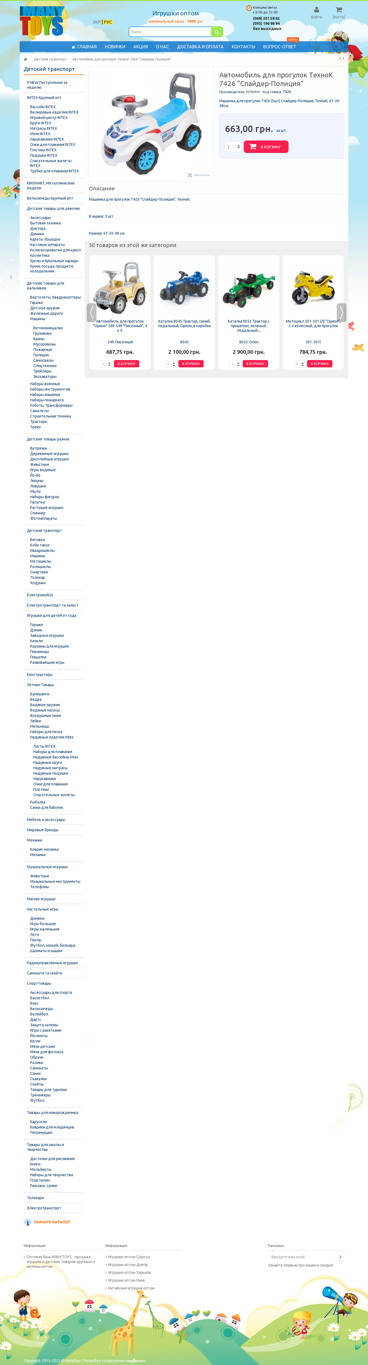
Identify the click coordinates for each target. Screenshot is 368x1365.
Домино (37, 918)
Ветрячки (38, 448)
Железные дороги (46, 313)
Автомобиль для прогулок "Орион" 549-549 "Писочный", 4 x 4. (120, 326)
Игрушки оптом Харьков (129, 1272)
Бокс (34, 1003)
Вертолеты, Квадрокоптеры (55, 297)
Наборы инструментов (50, 389)
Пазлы (35, 940)
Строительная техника (50, 416)
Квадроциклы (42, 550)
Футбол (37, 1100)
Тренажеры (40, 1095)
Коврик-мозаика (44, 849)
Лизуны (36, 480)
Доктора (38, 228)
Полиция (41, 355)
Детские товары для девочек (53, 208)
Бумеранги (39, 694)
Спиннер (38, 513)
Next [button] (341, 312)
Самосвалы (43, 360)
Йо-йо (35, 475)
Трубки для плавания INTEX (54, 171)
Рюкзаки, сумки (43, 1185)
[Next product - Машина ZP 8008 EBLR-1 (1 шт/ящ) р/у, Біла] (343, 58)
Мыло (35, 491)
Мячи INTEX (40, 134)
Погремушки (41, 1132)
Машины (37, 319)
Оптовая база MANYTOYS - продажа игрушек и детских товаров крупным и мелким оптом (61, 1262)
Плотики (41, 789)
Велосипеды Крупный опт (50, 198)
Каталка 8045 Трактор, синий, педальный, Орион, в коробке (184, 323)
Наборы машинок (45, 394)
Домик (36, 630)
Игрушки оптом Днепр (128, 1265)
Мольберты (40, 1169)
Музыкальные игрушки (47, 867)
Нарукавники (44, 778)
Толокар (37, 577)
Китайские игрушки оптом (131, 1288)
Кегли (35, 1041)
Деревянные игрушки (49, 453)
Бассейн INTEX (43, 107)
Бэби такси (40, 545)
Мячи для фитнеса (46, 1052)
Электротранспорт (44, 1208)
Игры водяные (43, 470)
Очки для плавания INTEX (52, 144)
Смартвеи (39, 572)
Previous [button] (91, 312)
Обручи (36, 1057)
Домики (37, 234)
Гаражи (36, 302)
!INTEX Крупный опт (44, 97)
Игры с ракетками (45, 1030)
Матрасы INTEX (43, 128)
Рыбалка (37, 802)
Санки (35, 1073)
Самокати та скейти (44, 973)
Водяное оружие (45, 705)
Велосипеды (41, 1009)
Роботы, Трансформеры (51, 405)
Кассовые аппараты (47, 244)
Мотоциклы (40, 561)
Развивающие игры (47, 662)
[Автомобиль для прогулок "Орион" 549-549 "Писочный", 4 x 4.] (120, 288)
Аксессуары (40, 217)
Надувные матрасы (50, 768)
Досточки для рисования (52, 1159)
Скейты (37, 1084)
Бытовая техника (45, 223)
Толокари (35, 1198)
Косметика (39, 255)
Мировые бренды (42, 830)
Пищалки (38, 657)
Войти (316, 17)
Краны (38, 339)
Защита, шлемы (44, 1025)
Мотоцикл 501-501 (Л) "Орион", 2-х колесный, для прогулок (313, 323)
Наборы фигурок (44, 497)
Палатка (37, 502)
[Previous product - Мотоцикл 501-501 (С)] (340, 58)
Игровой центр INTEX (49, 117)
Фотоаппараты (43, 518)
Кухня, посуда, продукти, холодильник (52, 268)
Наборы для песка (46, 732)
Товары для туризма (48, 1089)
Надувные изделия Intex (52, 737)
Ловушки (38, 486)
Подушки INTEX (43, 155)
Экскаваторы (45, 376)
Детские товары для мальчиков (45, 285)
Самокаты (39, 1068)
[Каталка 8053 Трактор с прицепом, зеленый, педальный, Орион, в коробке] (249, 288)
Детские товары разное (48, 439)
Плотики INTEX (43, 150)
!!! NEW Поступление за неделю (47, 85)
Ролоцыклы (40, 567)
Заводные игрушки (47, 635)
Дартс (35, 1019)
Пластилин (40, 1180)
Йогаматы (39, 1036)
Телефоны (39, 887)
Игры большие (43, 924)
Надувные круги (47, 762)
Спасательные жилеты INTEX (51, 163)
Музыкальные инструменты (55, 881)
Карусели (38, 1122)
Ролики (36, 1062)
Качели (36, 641)
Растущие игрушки (46, 507)
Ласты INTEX (44, 746)
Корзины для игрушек (49, 646)
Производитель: (232, 92)
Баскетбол (39, 998)
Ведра (35, 699)
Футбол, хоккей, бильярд (52, 945)
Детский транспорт (44, 530)
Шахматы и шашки (46, 951)
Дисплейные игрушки (49, 459)
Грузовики (42, 333)
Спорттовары (39, 983)
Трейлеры (42, 371)
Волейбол (39, 1014)
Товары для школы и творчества (45, 1147)
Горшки (36, 624)
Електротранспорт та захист (52, 605)
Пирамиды (39, 651)
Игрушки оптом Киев (126, 1280)
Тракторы (38, 421)
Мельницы (39, 726)
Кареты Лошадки (45, 239)
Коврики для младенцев (52, 1127)
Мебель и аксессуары (46, 819)
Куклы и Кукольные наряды (54, 261)
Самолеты (39, 411)
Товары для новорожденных (52, 1112)
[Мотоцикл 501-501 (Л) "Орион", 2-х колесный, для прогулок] (313, 288)
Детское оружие (45, 308)
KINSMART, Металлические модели (51, 185)
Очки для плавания (50, 784)
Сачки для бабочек (46, 807)
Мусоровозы (44, 344)
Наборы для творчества (51, 1175)
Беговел (37, 540)
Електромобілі (40, 595)
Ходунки (38, 583)
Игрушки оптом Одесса (129, 1257)
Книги (35, 1164)
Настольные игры (42, 909)
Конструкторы (40, 674)
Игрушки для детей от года (51, 615)
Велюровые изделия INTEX (54, 112)
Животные (39, 464)
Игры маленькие (45, 929)
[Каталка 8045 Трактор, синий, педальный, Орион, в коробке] (184, 288)
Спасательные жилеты (54, 795)
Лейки (35, 721)
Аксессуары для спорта (51, 992)
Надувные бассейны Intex (55, 757)
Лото (34, 934)
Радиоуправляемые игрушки (52, 963)
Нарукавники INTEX (47, 139)
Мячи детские (42, 1046)
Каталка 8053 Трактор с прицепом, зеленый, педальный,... (249, 326)
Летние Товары (40, 685)
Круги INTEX (40, 123)
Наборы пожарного (47, 400)
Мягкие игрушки (41, 899)
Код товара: (272, 92)
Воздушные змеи (45, 715)
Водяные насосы (45, 710)
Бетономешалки (48, 328)
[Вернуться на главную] (25, 59)
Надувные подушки (50, 773)
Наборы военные (45, 384)
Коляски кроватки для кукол (55, 250)
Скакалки (38, 1079)
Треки (35, 427)
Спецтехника (45, 366)
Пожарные (42, 349)
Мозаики (34, 840)
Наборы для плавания (52, 752)
